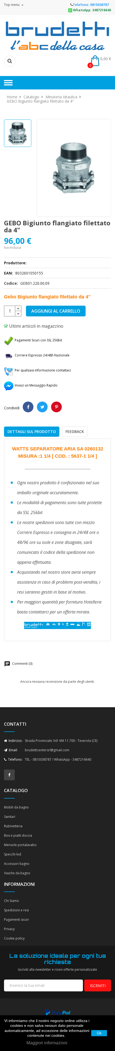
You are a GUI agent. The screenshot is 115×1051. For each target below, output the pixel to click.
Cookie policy (14, 938)
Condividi (28, 407)
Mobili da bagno (16, 807)
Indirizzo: (15, 741)
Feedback (75, 431)
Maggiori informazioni (46, 1043)
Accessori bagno (16, 863)
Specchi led (12, 854)
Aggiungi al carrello (55, 311)
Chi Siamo (11, 900)
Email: (13, 750)
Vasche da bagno (17, 873)
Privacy (9, 929)
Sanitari (9, 816)
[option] (17, 133)
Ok (99, 1033)
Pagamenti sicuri (16, 919)
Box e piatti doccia (18, 835)
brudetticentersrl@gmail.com (47, 750)
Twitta (42, 407)
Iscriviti (98, 985)
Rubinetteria (13, 826)
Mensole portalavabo (20, 845)
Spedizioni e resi (16, 910)
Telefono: (14, 759)
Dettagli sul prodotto (31, 431)
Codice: (11, 283)
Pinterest (56, 407)
